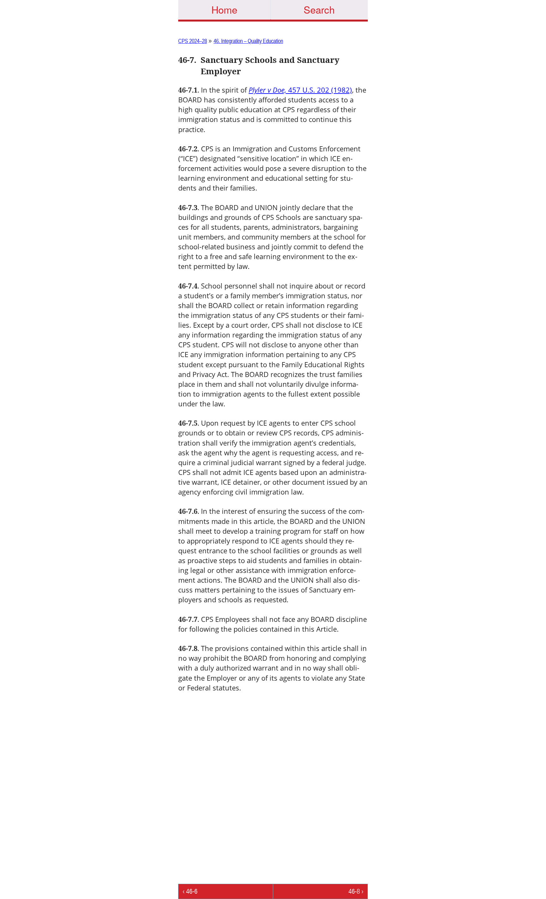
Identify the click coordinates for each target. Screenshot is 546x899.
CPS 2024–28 (192, 41)
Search (319, 9)
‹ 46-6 (190, 891)
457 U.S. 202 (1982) (300, 89)
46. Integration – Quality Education (248, 41)
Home (224, 9)
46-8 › (356, 891)
